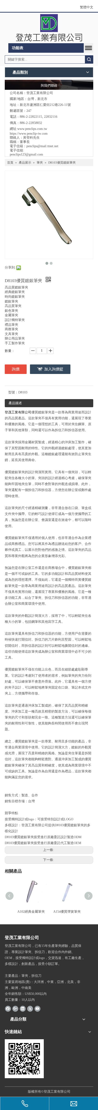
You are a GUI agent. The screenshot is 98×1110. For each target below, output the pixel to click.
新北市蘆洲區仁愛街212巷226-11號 (45, 105)
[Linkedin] (23, 1008)
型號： (13, 392)
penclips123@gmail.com (26, 154)
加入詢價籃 (53, 369)
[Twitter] (30, 1008)
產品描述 (15, 403)
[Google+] (15, 1008)
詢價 (16, 369)
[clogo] (49, 28)
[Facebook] (8, 1008)
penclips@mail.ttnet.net (42, 146)
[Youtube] (37, 1008)
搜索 (89, 59)
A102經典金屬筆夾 (31, 911)
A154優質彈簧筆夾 (67, 911)
